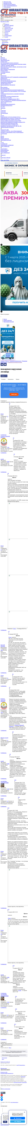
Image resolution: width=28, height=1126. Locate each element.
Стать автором (7, 7)
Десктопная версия (5, 1069)
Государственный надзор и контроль (9, 62)
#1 (9, 403)
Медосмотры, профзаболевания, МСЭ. (10, 99)
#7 (9, 687)
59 (1, 855)
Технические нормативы (7, 82)
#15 (16, 996)
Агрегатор (7, 31)
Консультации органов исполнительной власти (12, 89)
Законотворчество (5, 60)
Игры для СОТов (5, 160)
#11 (19, 797)
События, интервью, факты (7, 65)
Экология (3, 108)
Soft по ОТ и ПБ (9, 28)
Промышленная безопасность (8, 104)
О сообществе (4, 143)
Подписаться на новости (9, 4)
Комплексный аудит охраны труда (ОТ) (10, 119)
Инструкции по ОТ (5, 79)
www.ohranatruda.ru (14, 1102)
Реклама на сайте (7, 3)
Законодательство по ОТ (16, 1052)
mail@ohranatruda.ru (21, 1065)
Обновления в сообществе (7, 145)
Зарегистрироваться (5, 1124)
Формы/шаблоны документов (8, 84)
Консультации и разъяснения (8, 69)
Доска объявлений (5, 152)
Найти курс (14, 394)
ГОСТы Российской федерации (8, 81)
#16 (16, 1009)
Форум (6, 34)
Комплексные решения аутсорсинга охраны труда (13, 122)
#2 (13, 438)
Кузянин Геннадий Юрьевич (3, 700)
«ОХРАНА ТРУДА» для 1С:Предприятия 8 (11, 131)
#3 (14, 454)
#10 (15, 780)
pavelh (2, 459)
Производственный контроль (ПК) (9, 123)
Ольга (2, 413)
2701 (8, 789)
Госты (24, 1051)
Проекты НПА (4, 70)
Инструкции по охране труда (16, 1051)
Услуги (6, 32)
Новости (7, 24)
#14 (13, 965)
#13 (8, 909)
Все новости (4, 59)
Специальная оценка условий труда (9, 124)
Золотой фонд (8, 35)
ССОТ (6, 37)
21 (7, 416)
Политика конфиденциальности (7, 1073)
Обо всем (3, 73)
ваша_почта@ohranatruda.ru (10, 5)
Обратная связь (7, 1)
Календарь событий (8, 25)
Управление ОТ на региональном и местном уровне (13, 64)
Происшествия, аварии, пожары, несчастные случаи (13, 66)
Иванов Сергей (4, 737)
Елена (2, 851)
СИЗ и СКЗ (3, 102)
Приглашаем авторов (6, 140)
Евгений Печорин (3, 645)
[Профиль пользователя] (4, 445)
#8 (12, 732)
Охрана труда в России (5, 1061)
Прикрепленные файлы (13, 501)
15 (7, 740)
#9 (10, 754)
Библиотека (8, 27)
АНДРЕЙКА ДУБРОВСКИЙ (4, 782)
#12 (8, 808)
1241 (8, 447)
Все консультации (5, 88)
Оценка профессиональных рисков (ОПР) (11, 120)
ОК (5, 1121)
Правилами (23, 1076)
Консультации (8, 29)
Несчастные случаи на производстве (10, 96)
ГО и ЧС (3, 106)
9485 (8, 461)
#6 (12, 674)
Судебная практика (5, 72)
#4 (8, 473)
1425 (2, 650)
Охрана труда (4, 61)
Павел (10, 1047)
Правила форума (5, 138)
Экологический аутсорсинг (7, 127)
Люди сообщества (5, 146)
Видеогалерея (4, 151)
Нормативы (8, 1052)
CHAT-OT (3, 155)
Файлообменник (5, 150)
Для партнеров (4, 113)
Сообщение (4, 434)
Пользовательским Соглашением (20, 1082)
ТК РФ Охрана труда (6, 83)
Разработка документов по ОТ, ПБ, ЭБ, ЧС (11, 126)
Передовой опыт (5, 68)
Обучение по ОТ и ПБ (6, 97)
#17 (15, 1024)
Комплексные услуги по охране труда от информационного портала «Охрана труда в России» (14, 117)
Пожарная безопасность (6, 105)
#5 (8, 631)
